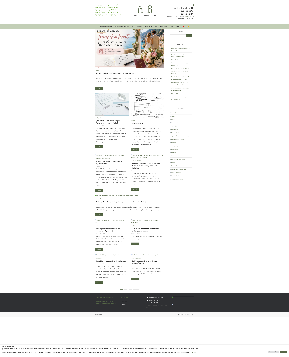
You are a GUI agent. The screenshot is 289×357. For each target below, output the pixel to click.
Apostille (133, 120)
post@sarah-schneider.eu (182, 8)
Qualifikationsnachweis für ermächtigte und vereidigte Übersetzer (179, 98)
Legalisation (173, 152)
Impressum (124, 304)
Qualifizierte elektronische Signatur (102, 225)
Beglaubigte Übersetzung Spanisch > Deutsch (106, 5)
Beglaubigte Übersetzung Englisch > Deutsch (106, 10)
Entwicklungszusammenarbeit (122, 26)
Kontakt (178, 26)
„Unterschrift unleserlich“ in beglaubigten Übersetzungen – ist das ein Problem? (179, 55)
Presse (172, 156)
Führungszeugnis (99, 258)
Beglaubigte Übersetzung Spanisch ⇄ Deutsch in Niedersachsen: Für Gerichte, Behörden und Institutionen (146, 166)
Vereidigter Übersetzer (100, 118)
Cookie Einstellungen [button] (273, 351)
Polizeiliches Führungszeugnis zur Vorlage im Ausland (111, 261)
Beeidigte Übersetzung (175, 126)
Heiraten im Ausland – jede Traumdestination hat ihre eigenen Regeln (115, 73)
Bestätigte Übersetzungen (106, 26)
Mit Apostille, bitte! (137, 123)
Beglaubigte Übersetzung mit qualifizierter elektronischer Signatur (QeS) (179, 83)
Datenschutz (188, 16)
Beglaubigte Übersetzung (136, 160)
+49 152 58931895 (154, 300)
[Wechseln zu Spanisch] (183, 26)
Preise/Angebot (163, 26)
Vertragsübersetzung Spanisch (177, 179)
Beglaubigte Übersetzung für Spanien (103, 199)
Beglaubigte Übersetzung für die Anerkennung (180, 136)
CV (132, 26)
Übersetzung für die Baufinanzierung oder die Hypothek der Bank (179, 64)
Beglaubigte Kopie (174, 129)
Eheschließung (174, 142)
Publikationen (148, 26)
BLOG (172, 26)
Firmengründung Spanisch (176, 146)
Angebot (133, 225)
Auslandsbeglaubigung (175, 122)
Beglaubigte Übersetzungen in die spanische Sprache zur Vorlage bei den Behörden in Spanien (122, 202)
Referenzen (139, 26)
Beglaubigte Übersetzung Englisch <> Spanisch (107, 12)
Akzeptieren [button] (283, 351)
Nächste (136, 288)
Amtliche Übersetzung (175, 113)
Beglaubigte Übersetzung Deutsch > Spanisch (106, 7)
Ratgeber (97, 70)
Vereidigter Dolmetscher (176, 172)
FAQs (156, 26)
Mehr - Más (99, 88)
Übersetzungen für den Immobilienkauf (103, 158)
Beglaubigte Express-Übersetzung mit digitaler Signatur (109, 15)
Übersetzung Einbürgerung (176, 166)
